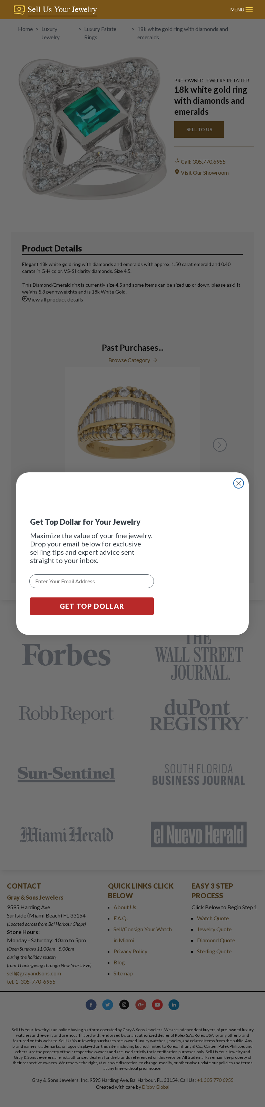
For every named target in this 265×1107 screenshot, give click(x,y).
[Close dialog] (239, 483)
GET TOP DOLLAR (92, 606)
